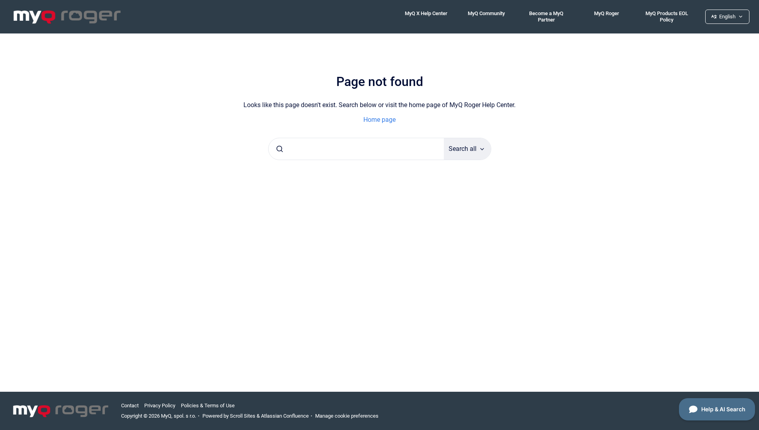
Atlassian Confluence (285, 416)
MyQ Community (486, 13)
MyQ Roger (606, 13)
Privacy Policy (159, 405)
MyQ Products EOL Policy (666, 16)
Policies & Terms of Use (208, 405)
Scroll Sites (242, 416)
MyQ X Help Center (426, 13)
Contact (130, 405)
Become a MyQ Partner (546, 16)
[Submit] (279, 149)
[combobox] (356, 149)
